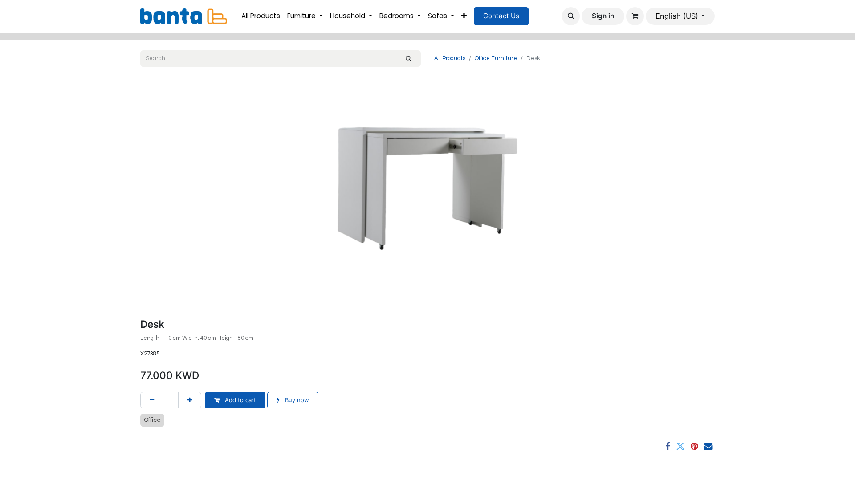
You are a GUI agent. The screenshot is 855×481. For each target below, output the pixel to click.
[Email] (708, 446)
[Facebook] (667, 446)
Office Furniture (496, 58)
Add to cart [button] (239, 400)
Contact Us (501, 16)
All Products (449, 58)
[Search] (408, 58)
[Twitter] (680, 446)
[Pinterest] (694, 446)
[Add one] (189, 400)
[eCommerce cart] (635, 16)
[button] (571, 16)
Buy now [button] (296, 400)
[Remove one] (151, 400)
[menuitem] (261, 16)
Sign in (603, 16)
